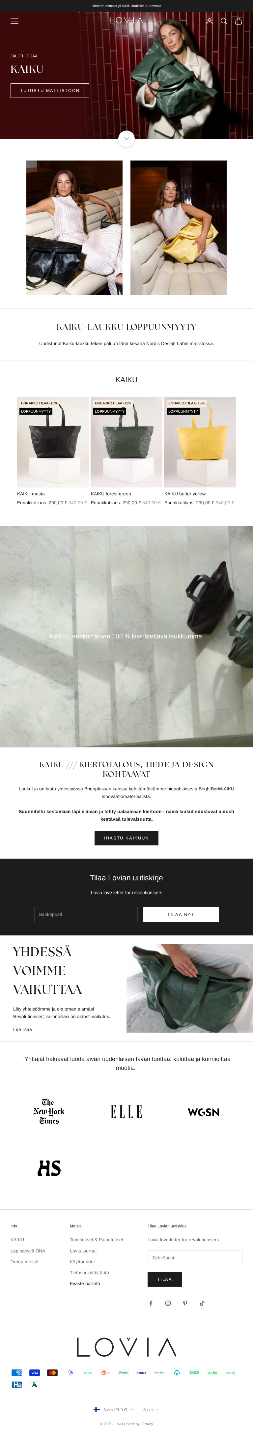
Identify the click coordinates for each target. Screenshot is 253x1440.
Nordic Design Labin (167, 343)
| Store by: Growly (138, 1424)
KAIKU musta (31, 493)
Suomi (148, 1410)
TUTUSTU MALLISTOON (50, 90)
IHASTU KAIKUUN (126, 838)
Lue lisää (22, 1029)
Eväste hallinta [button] (85, 1283)
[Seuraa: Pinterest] (185, 1303)
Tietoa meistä (25, 1261)
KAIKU (17, 1239)
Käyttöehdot (82, 1261)
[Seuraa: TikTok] (202, 1303)
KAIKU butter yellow (185, 493)
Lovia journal (83, 1250)
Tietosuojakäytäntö (89, 1272)
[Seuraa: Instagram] (168, 1303)
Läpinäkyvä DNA (28, 1250)
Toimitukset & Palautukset (96, 1239)
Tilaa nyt (180, 914)
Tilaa (164, 1279)
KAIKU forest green (111, 493)
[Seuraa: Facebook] (151, 1303)
